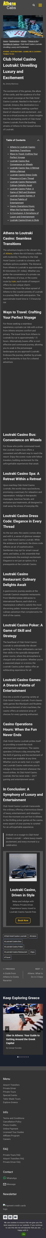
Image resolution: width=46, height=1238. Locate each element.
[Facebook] (5, 1217)
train (14, 281)
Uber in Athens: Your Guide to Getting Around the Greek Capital (23, 1039)
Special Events (10, 1095)
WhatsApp (12, 1178)
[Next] (39, 1029)
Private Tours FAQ (11, 1155)
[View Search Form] (33, 5)
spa (32, 952)
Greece (33, 936)
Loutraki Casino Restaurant (15, 952)
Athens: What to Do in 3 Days (35, 973)
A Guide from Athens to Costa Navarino (11, 975)
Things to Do (8, 54)
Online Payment (10, 1128)
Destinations (16, 52)
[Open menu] (40, 5)
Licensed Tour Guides (13, 1132)
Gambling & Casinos (32, 52)
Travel (7, 957)
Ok (23, 1234)
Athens (6, 52)
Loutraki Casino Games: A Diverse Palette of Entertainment (22, 199)
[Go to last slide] (7, 1029)
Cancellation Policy (12, 1121)
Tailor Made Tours (11, 1099)
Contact (8, 1172)
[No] (43, 1228)
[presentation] (23, 1017)
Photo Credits (9, 1125)
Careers (7, 1139)
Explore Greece (10, 1102)
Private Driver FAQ (11, 1162)
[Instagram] (10, 1217)
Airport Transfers (11, 1085)
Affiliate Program (11, 1135)
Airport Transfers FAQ (13, 1158)
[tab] (18, 1057)
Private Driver (9, 1088)
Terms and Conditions (13, 1118)
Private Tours (9, 1092)
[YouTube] (15, 1217)
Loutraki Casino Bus (12, 941)
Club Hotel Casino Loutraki (15, 936)
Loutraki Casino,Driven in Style (24, 220)
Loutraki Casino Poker (13, 947)
